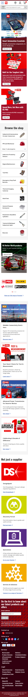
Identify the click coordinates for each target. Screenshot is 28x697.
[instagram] (12, 639)
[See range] (14, 389)
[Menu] (2, 3)
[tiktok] (18, 639)
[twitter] (3, 639)
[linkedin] (6, 639)
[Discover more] (14, 313)
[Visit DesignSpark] (14, 472)
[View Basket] (25, 3)
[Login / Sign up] (20, 3)
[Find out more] (14, 505)
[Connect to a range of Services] (14, 573)
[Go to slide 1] (12, 291)
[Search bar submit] (25, 7)
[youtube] (9, 639)
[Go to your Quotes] (14, 538)
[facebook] (15, 639)
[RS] (6, 3)
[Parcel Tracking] (15, 3)
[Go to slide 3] (15, 291)
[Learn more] (14, 352)
